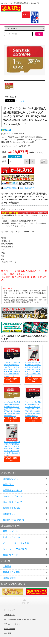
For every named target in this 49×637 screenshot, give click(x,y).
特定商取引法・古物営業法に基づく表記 (20, 620)
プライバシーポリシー (13, 624)
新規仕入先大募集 (11, 572)
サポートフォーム (11, 537)
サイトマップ (9, 610)
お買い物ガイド (10, 555)
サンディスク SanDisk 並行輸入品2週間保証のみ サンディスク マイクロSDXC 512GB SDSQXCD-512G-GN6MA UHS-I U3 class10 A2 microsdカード (33, 409)
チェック (20, 101)
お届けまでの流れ (11, 508)
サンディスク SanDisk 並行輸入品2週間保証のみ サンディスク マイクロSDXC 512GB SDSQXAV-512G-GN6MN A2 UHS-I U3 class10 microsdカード (12, 409)
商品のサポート (10, 531)
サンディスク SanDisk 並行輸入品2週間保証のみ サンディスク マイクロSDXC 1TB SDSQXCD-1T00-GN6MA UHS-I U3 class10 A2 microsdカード (12, 369)
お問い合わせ (9, 629)
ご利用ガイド (9, 615)
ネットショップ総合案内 (15, 549)
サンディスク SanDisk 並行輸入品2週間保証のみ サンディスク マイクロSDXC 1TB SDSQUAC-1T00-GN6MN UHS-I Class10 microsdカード (33, 369)
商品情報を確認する (12, 490)
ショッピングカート (12, 496)
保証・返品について (27, 188)
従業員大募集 (9, 578)
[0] (35, 21)
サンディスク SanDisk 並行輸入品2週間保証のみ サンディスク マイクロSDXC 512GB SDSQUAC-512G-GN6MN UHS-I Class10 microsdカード (12, 448)
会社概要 (7, 633)
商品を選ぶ (8, 484)
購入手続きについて (12, 502)
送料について (9, 514)
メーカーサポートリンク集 (16, 543)
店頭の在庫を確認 (9, 188)
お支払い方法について (13, 520)
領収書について (10, 479)
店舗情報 (7, 566)
